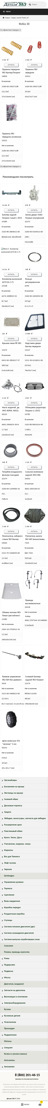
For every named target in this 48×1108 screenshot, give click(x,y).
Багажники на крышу (14, 787)
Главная (7, 18)
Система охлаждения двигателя (19, 933)
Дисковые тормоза (13, 806)
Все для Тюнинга (12, 857)
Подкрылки (9, 965)
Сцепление (9, 895)
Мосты (7, 978)
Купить (11, 65)
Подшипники (10, 1035)
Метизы (7, 1041)
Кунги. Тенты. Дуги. (13, 838)
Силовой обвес (11, 799)
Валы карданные (12, 901)
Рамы (6, 958)
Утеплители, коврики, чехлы (17, 844)
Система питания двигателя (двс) (19, 927)
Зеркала (8, 869)
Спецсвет (8, 1048)
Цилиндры (9, 876)
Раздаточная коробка (14, 914)
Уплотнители (10, 1022)
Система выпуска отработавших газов (22, 939)
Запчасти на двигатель (14, 990)
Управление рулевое (13, 882)
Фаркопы (8, 850)
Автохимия (9, 1067)
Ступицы (8, 920)
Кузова (7, 1009)
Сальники (8, 946)
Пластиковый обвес (13, 831)
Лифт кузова (10, 863)
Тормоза (8, 889)
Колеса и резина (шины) (15, 1054)
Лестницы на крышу (13, 793)
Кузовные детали (12, 1016)
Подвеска (8, 971)
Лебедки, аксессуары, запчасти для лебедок (25, 818)
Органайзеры (10, 780)
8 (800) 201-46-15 (27, 1075)
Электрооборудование (14, 1003)
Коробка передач (12, 908)
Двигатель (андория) (14, 984)
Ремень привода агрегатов (16, 952)
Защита (7, 812)
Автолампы (9, 1060)
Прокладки (9, 1029)
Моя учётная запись (8, 1104)
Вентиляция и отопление (15, 997)
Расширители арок (13, 825)
